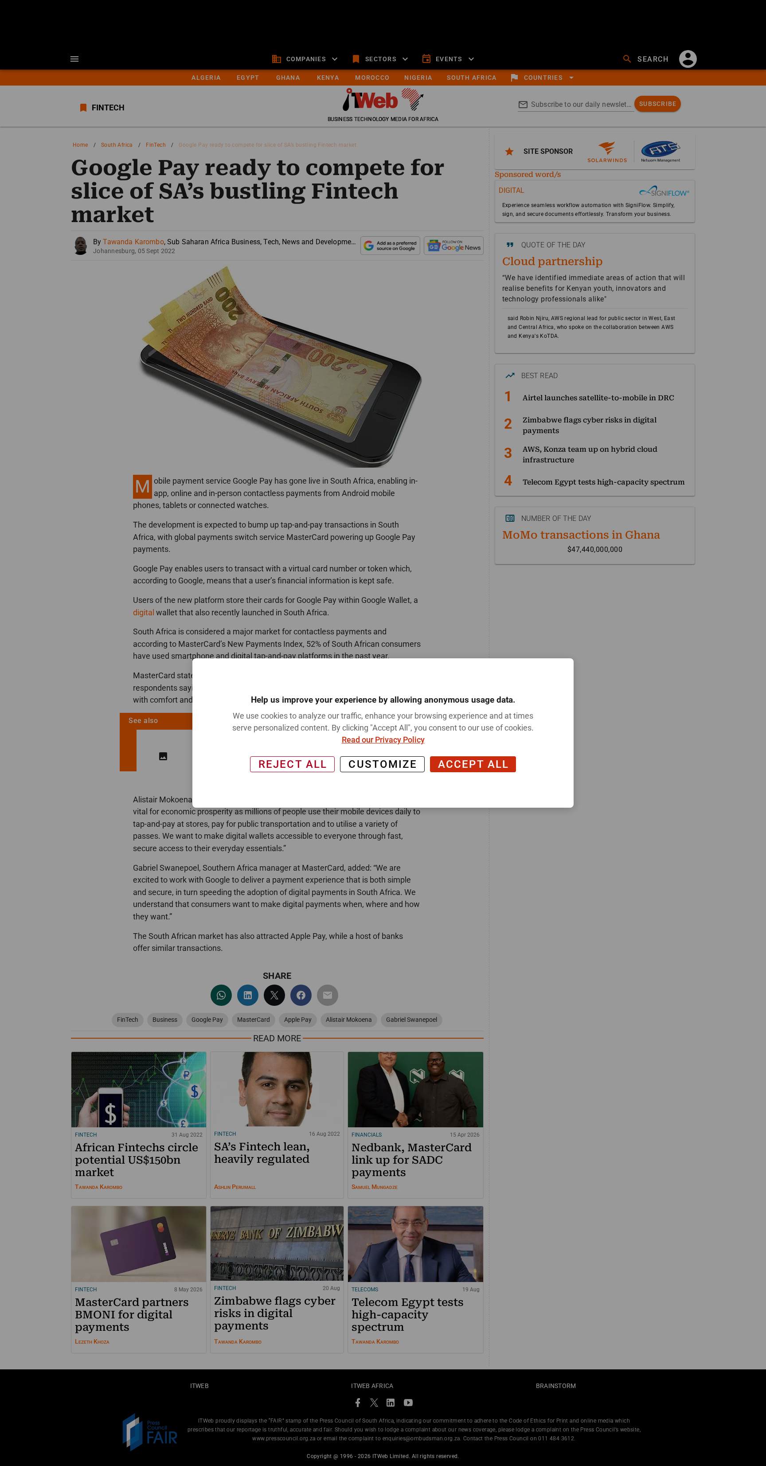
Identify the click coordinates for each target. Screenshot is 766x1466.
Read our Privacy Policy (383, 739)
